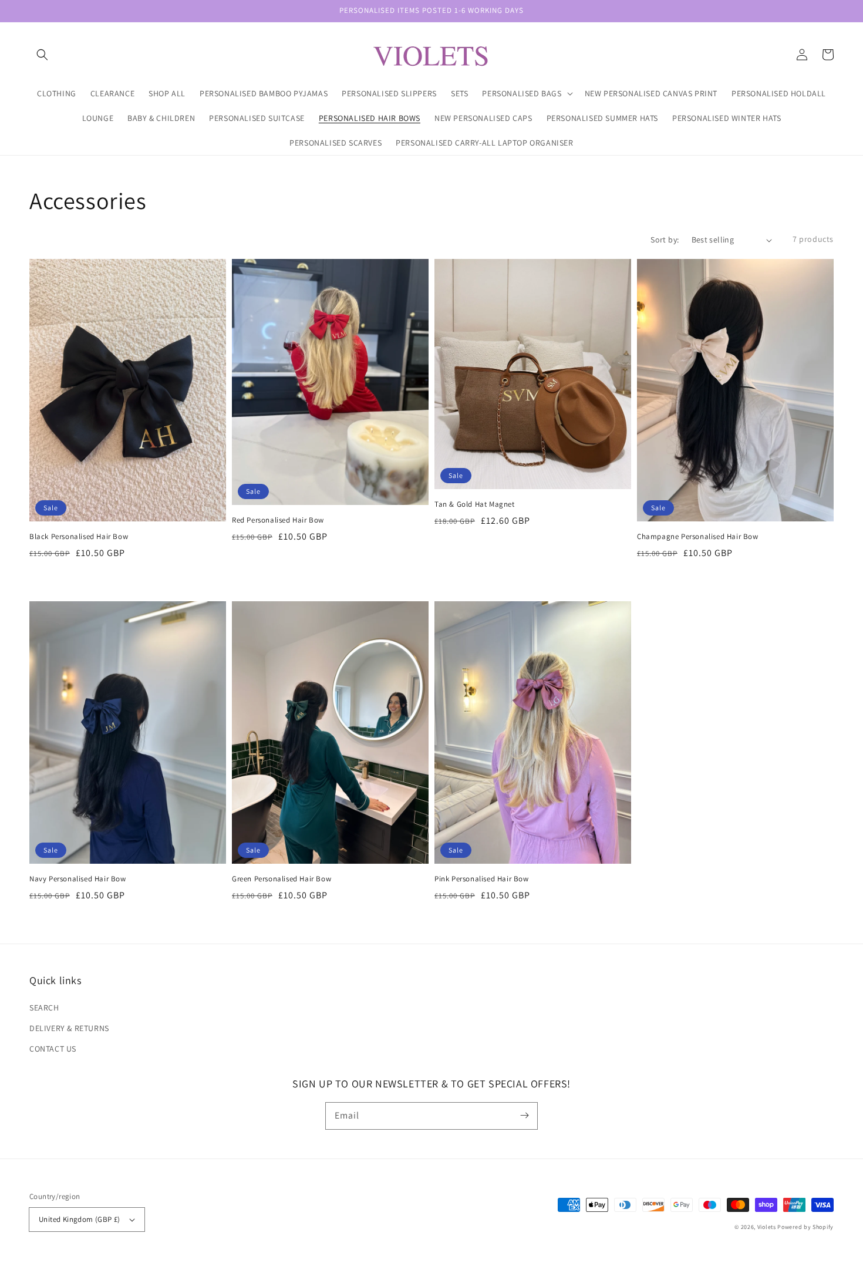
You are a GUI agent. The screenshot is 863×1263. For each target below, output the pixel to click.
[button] (42, 55)
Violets (766, 1227)
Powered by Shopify (805, 1227)
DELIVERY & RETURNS (69, 1028)
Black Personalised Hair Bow (78, 536)
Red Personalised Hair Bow (278, 520)
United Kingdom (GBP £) (79, 1219)
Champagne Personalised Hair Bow (698, 536)
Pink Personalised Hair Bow (481, 879)
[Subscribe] (524, 1116)
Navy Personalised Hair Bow (77, 879)
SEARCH (44, 1007)
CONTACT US (52, 1048)
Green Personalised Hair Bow (281, 879)
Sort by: (664, 239)
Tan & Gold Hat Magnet (474, 504)
